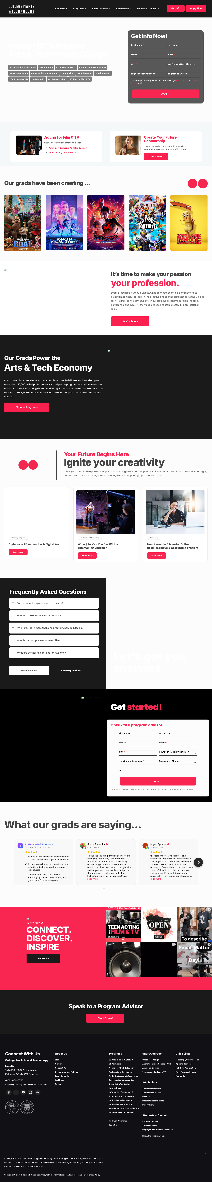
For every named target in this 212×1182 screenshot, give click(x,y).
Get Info (175, 8)
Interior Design (102, 73)
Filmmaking (67, 73)
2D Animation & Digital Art (23, 67)
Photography (38, 79)
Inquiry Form (148, 1105)
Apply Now (196, 8)
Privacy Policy (182, 80)
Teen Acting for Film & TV (154, 1072)
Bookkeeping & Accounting (44, 73)
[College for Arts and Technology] (21, 8)
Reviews (58, 1084)
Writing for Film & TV (80, 79)
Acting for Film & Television (121, 1068)
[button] (13, 862)
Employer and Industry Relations (157, 1129)
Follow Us (43, 958)
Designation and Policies (66, 1072)
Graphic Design (84, 73)
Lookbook (59, 1080)
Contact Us (60, 1068)
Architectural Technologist (92, 67)
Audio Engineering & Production (123, 1076)
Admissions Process (151, 1092)
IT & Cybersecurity (19, 79)
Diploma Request (184, 1064)
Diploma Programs (27, 407)
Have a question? (71, 670)
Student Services (150, 1121)
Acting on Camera (150, 1068)
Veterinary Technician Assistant (124, 1108)
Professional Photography (121, 1104)
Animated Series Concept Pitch (156, 1064)
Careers (59, 1064)
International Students (153, 1101)
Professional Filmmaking (120, 1100)
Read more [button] (93, 878)
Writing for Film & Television (122, 1112)
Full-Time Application (186, 1068)
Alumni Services (149, 1125)
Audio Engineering (19, 73)
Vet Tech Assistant (57, 79)
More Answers (29, 670)
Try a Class (114, 1125)
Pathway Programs (118, 1121)
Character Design (150, 1060)
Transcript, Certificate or (187, 1060)
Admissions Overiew (151, 1088)
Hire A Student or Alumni (153, 1136)
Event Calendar (62, 1076)
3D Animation (46, 67)
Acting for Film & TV (66, 67)
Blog (57, 1060)
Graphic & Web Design (119, 1084)
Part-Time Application (186, 1072)
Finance (146, 1097)
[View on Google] (83, 846)
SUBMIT (164, 93)
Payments (180, 1076)
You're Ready (130, 321)
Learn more (156, 156)
